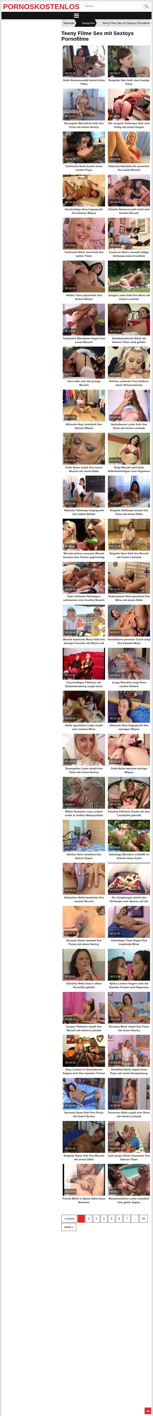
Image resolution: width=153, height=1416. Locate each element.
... (135, 1218)
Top (148, 1411)
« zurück (69, 1218)
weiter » (69, 1226)
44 (143, 1218)
